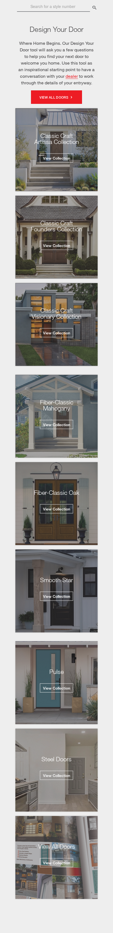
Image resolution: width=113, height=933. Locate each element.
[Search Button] (94, 8)
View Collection (56, 158)
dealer (72, 76)
